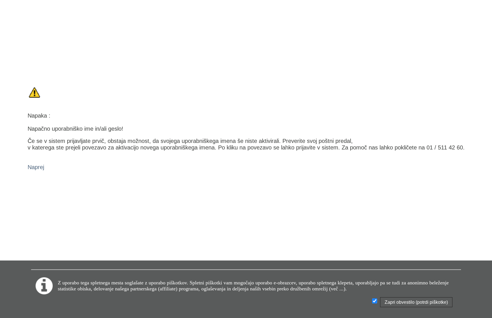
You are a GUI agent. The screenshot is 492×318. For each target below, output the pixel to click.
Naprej (36, 167)
